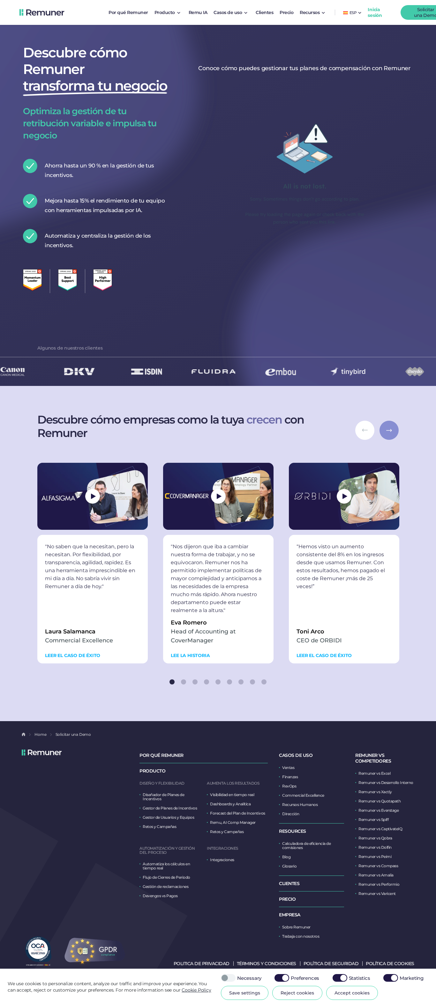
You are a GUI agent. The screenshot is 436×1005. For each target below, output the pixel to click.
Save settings (244, 993)
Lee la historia (190, 655)
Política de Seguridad (331, 963)
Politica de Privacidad (201, 963)
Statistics (359, 978)
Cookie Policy (196, 990)
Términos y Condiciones (266, 963)
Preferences (305, 978)
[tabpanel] (92, 563)
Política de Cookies (390, 963)
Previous (364, 430)
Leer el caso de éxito (72, 655)
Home (40, 734)
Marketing (412, 978)
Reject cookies (297, 993)
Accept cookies (352, 993)
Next (389, 430)
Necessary (249, 978)
